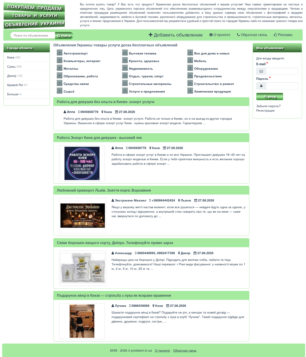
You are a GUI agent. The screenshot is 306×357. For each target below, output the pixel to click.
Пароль (262, 78)
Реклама (284, 35)
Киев (13, 57)
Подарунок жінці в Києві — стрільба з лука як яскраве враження (114, 295)
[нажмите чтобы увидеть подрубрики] (59, 52)
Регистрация (265, 110)
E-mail (261, 64)
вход (271, 96)
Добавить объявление (178, 34)
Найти (65, 35)
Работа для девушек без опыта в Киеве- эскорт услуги (105, 101)
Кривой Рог (17, 84)
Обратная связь (253, 35)
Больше (13, 94)
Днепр (15, 75)
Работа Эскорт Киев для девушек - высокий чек (99, 137)
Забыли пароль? (268, 106)
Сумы (14, 66)
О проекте (221, 35)
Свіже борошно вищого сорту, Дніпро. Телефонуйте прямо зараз (115, 242)
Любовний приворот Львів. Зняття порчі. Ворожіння (104, 190)
